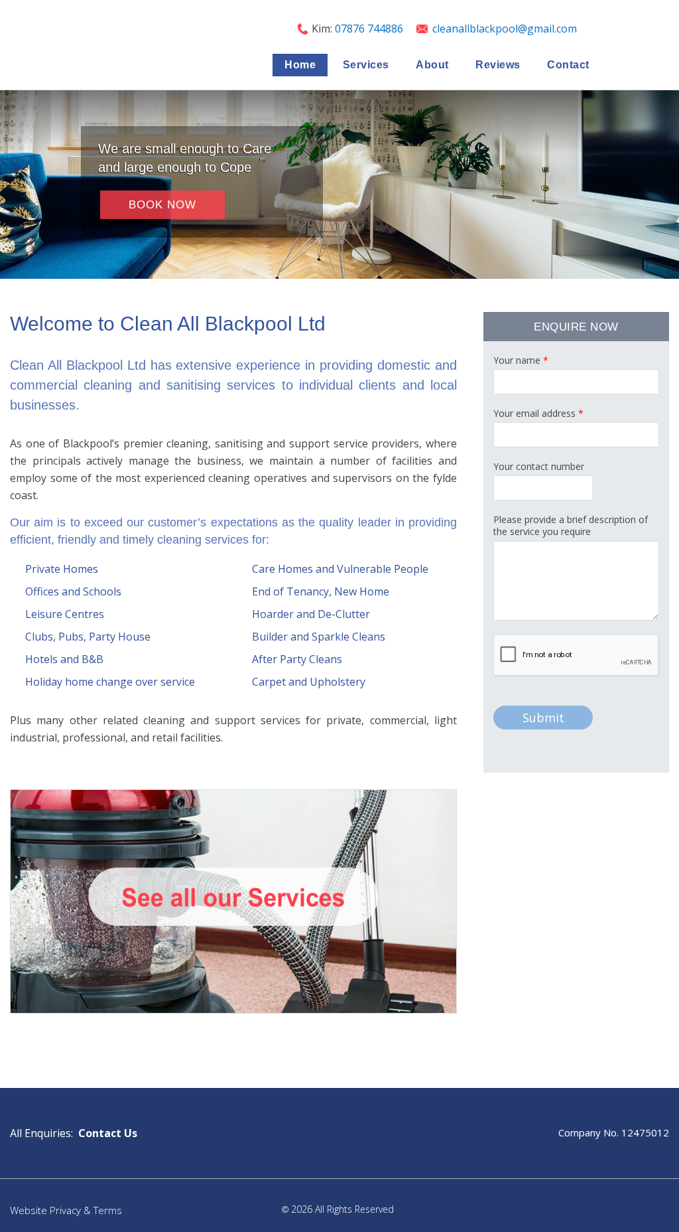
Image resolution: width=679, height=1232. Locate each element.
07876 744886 (370, 28)
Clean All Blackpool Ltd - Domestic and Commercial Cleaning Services (76, 43)
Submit (543, 718)
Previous (6, 185)
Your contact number (538, 467)
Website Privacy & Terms (66, 1210)
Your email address (538, 414)
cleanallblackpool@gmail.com (504, 28)
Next (672, 185)
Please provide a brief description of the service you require (570, 526)
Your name (520, 360)
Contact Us (107, 1133)
